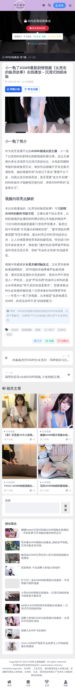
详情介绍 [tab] (15, 89)
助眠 (37, 329)
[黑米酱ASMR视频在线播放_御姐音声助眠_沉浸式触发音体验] (12, 545)
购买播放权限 (38, 28)
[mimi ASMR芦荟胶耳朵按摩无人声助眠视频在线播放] (12, 646)
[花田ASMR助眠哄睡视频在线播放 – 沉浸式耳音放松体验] (55, 461)
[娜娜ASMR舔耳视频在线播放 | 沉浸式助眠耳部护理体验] (55, 411)
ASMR (14, 329)
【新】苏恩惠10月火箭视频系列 (19, 436)
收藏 (51, 341)
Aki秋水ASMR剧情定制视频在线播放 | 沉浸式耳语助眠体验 (44, 607)
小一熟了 (49, 329)
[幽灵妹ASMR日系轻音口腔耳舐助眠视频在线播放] (12, 558)
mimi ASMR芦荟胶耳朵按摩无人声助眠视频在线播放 (44, 644)
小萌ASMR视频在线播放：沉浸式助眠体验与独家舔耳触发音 (45, 594)
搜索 (8, 500)
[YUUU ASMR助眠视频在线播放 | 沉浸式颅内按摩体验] (19, 461)
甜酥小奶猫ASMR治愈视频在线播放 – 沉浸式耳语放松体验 (45, 619)
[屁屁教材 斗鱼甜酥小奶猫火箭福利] (12, 571)
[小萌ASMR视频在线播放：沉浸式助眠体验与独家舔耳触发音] (12, 596)
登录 (61, 5)
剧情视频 (26, 329)
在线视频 (29, 81)
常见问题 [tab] (33, 89)
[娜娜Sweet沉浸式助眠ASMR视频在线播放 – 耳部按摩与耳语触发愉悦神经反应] (12, 533)
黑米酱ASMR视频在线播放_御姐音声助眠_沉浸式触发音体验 (45, 543)
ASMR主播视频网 (36, 661)
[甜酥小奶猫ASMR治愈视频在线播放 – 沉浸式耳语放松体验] (12, 621)
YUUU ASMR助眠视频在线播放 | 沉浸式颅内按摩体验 (19, 487)
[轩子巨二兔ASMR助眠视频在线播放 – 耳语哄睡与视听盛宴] (12, 583)
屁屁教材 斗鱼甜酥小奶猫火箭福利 (40, 567)
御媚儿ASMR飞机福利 (33, 630)
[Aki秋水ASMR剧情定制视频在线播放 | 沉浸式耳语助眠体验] (12, 609)
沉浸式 (61, 329)
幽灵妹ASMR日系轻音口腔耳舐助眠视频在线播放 (45, 556)
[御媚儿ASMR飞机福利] (12, 634)
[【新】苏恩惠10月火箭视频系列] (19, 411)
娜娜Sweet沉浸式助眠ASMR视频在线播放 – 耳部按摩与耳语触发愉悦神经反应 (45, 531)
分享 (39, 341)
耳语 (9, 334)
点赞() (64, 341)
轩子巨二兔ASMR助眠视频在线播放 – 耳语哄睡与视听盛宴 (45, 581)
